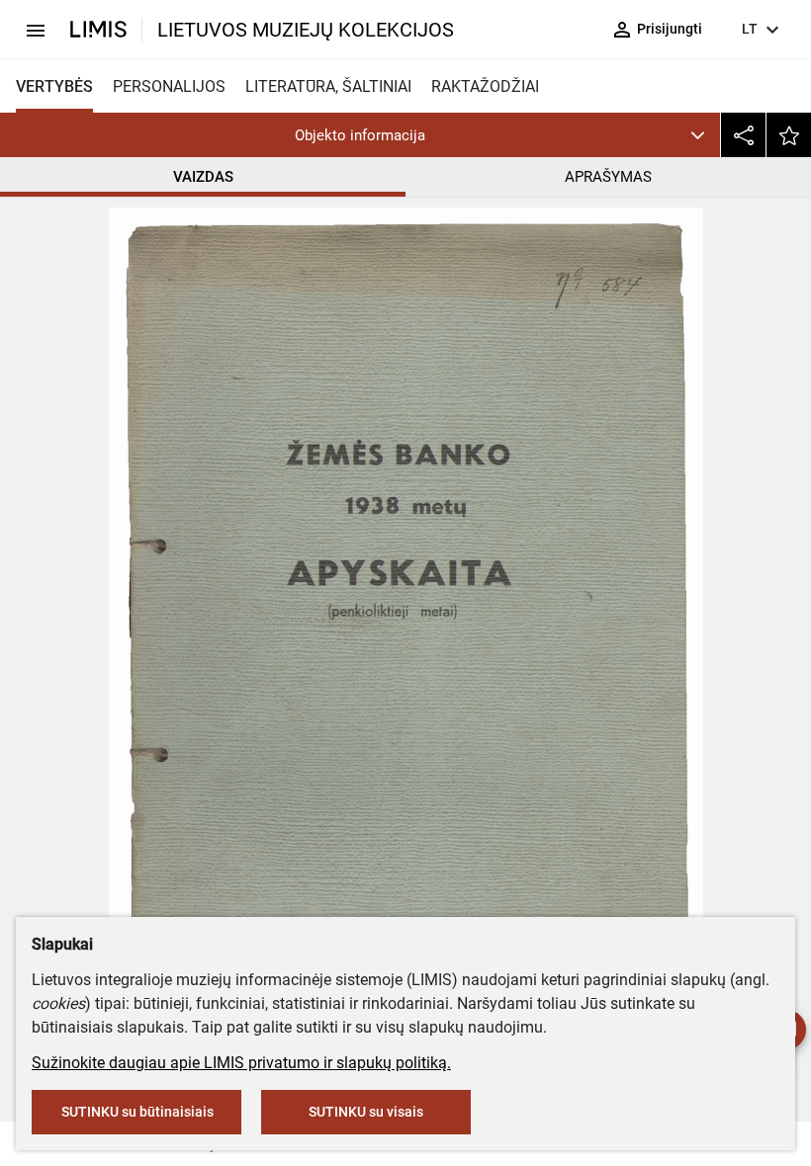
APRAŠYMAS (608, 177)
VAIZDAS (203, 177)
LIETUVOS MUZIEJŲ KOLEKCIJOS (305, 30)
